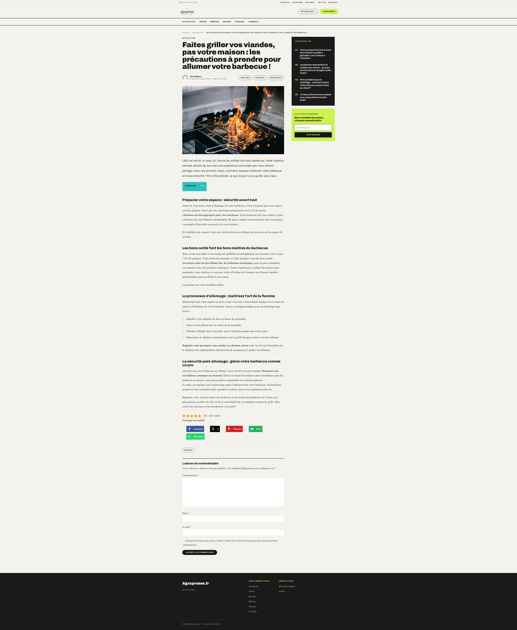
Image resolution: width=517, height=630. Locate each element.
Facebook (285, 2)
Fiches (282, 591)
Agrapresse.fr (195, 583)
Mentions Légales (287, 586)
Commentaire (190, 475)
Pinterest (310, 2)
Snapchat (333, 2)
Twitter (322, 2)
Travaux (239, 22)
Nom (185, 513)
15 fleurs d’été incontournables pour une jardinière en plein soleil (315, 97)
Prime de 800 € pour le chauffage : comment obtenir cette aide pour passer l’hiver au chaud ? (314, 84)
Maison (227, 22)
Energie (214, 22)
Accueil (186, 32)
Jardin (203, 22)
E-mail (186, 527)
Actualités (188, 22)
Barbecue (188, 450)
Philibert (198, 77)
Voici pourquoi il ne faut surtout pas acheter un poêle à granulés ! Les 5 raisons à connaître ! (315, 54)
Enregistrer (276, 77)
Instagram (297, 2)
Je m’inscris (313, 135)
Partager (245, 77)
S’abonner (329, 11)
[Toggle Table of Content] (201, 185)
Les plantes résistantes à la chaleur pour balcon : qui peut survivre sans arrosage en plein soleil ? (315, 69)
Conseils (253, 22)
